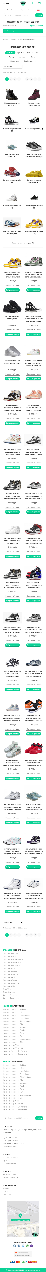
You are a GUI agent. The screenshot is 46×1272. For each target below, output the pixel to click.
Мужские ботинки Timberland (15, 1054)
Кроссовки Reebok (11, 974)
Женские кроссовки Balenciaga (16, 1074)
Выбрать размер (12, 290)
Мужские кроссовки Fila (13, 1024)
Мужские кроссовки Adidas (14, 1009)
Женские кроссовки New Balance (17, 1071)
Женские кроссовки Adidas (14, 1065)
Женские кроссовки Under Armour (17, 1095)
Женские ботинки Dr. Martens (15, 1107)
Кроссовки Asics (9, 977)
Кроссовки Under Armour (13, 983)
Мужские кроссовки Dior (13, 1042)
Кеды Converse (9, 992)
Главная (5, 39)
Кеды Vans (7, 989)
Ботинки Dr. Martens (11, 995)
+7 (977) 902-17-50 (31, 22)
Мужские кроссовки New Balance (17, 1015)
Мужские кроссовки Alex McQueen (17, 1021)
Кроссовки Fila (9, 968)
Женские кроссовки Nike (13, 1068)
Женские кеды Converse (13, 1104)
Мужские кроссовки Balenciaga (16, 1018)
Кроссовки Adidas (10, 953)
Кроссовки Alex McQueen (13, 965)
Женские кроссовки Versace (15, 1083)
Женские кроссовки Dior (13, 1098)
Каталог (14, 39)
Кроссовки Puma (10, 980)
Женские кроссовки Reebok (14, 1086)
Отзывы (6, 1191)
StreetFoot (23, 3)
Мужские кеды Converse (13, 1048)
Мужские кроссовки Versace (15, 1027)
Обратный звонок (36, 26)
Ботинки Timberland (11, 998)
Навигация (11, 31)
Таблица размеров (10, 1177)
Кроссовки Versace (11, 971)
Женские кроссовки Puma (14, 1092)
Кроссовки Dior (9, 986)
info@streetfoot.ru (9, 26)
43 (31, 79)
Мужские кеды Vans (11, 1045)
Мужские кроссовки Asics (13, 1033)
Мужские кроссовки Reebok (14, 1030)
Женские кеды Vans (11, 1101)
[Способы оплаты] (23, 1262)
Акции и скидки (9, 1188)
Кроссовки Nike (9, 956)
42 (27, 79)
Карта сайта (8, 1194)
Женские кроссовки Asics (13, 1089)
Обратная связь (9, 1163)
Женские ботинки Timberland (15, 1110)
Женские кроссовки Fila (13, 1080)
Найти (39, 15)
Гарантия (6, 1160)
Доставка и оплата (10, 1157)
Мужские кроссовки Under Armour (17, 1039)
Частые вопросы (9, 1174)
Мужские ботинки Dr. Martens (15, 1051)
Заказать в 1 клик (12, 285)
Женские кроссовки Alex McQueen (17, 1077)
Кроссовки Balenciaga (12, 962)
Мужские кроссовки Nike (13, 1012)
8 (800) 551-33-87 (14, 22)
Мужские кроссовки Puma (14, 1036)
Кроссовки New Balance (13, 959)
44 (35, 79)
